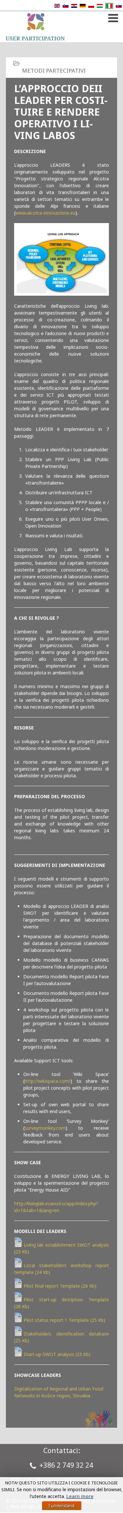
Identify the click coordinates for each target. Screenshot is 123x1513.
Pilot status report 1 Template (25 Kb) (64, 1320)
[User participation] (35, 26)
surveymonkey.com (45, 1128)
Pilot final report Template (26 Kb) (60, 1286)
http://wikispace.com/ (48, 1081)
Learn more (79, 1496)
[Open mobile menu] (112, 16)
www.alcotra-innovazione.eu (45, 213)
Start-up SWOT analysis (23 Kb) (57, 1354)
